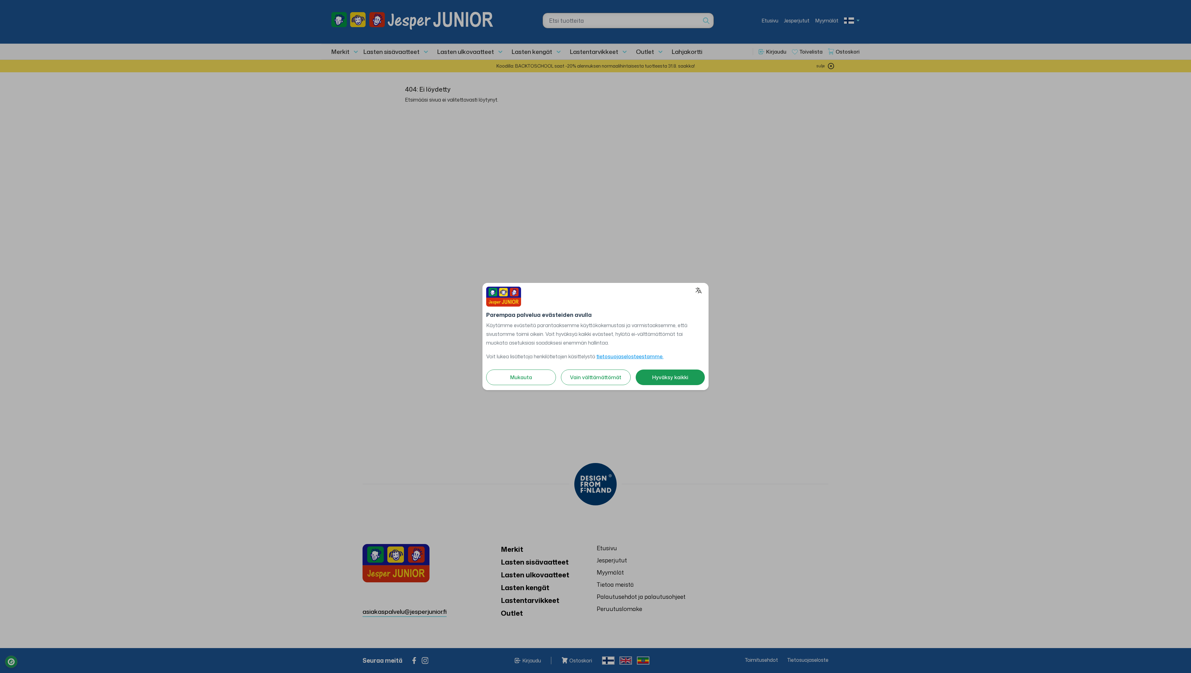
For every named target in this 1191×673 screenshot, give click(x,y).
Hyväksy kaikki (670, 377)
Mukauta (521, 377)
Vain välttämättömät (595, 377)
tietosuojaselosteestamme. (629, 356)
